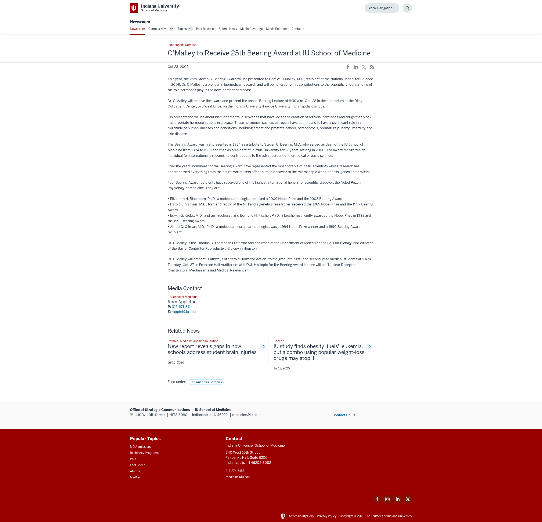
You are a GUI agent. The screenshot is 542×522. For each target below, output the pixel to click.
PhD (133, 459)
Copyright (346, 516)
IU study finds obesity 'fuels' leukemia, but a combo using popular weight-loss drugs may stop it (319, 352)
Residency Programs (144, 453)
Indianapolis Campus (206, 382)
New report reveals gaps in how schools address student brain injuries (212, 349)
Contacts (298, 29)
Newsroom (140, 21)
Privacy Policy (326, 516)
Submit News (228, 29)
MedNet (135, 477)
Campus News (158, 29)
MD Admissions (140, 447)
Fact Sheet (137, 465)
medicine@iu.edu (238, 477)
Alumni (135, 471)
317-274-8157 (235, 471)
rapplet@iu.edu (184, 312)
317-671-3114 (182, 306)
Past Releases (205, 29)
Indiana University (399, 516)
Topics (182, 29)
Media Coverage (251, 29)
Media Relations (277, 29)
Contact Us (341, 415)
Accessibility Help (301, 516)
